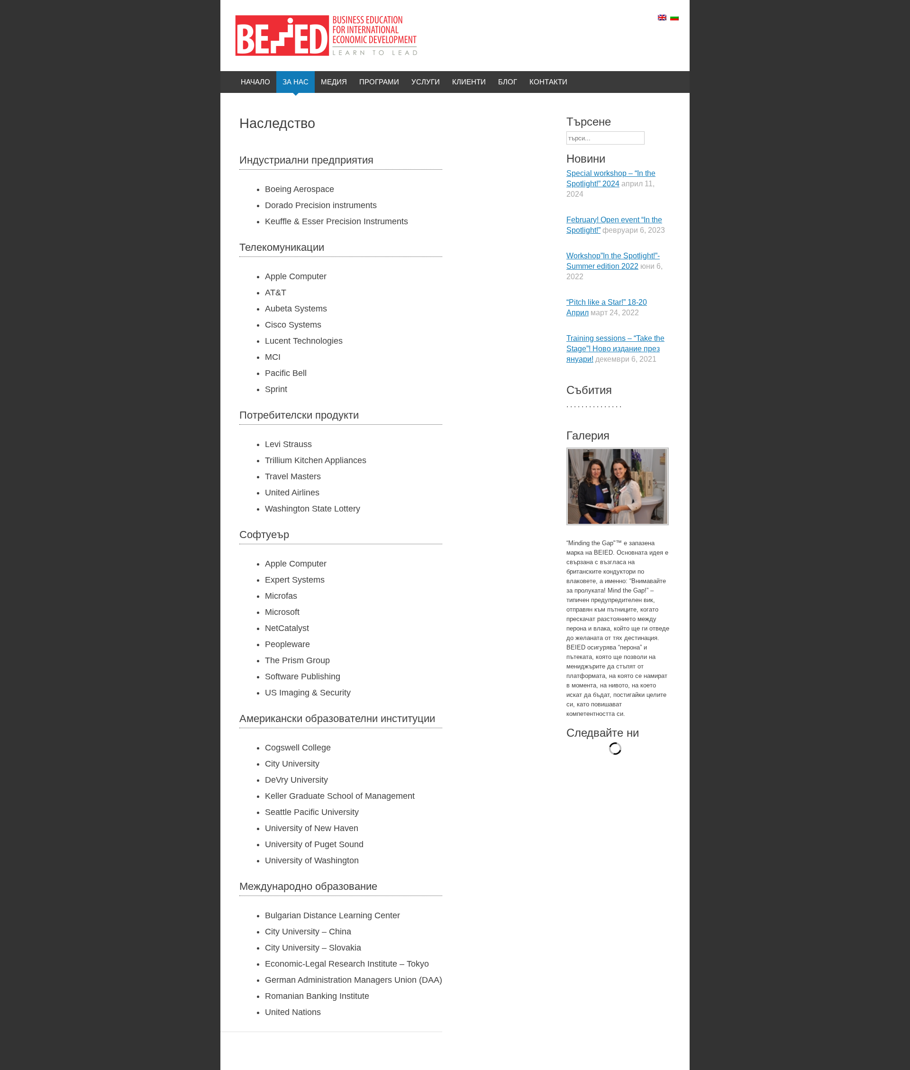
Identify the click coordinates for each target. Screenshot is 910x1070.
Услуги (425, 82)
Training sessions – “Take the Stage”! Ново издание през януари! (615, 348)
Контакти (548, 82)
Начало (255, 82)
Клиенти (469, 82)
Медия (334, 82)
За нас (295, 82)
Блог (507, 82)
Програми (379, 82)
